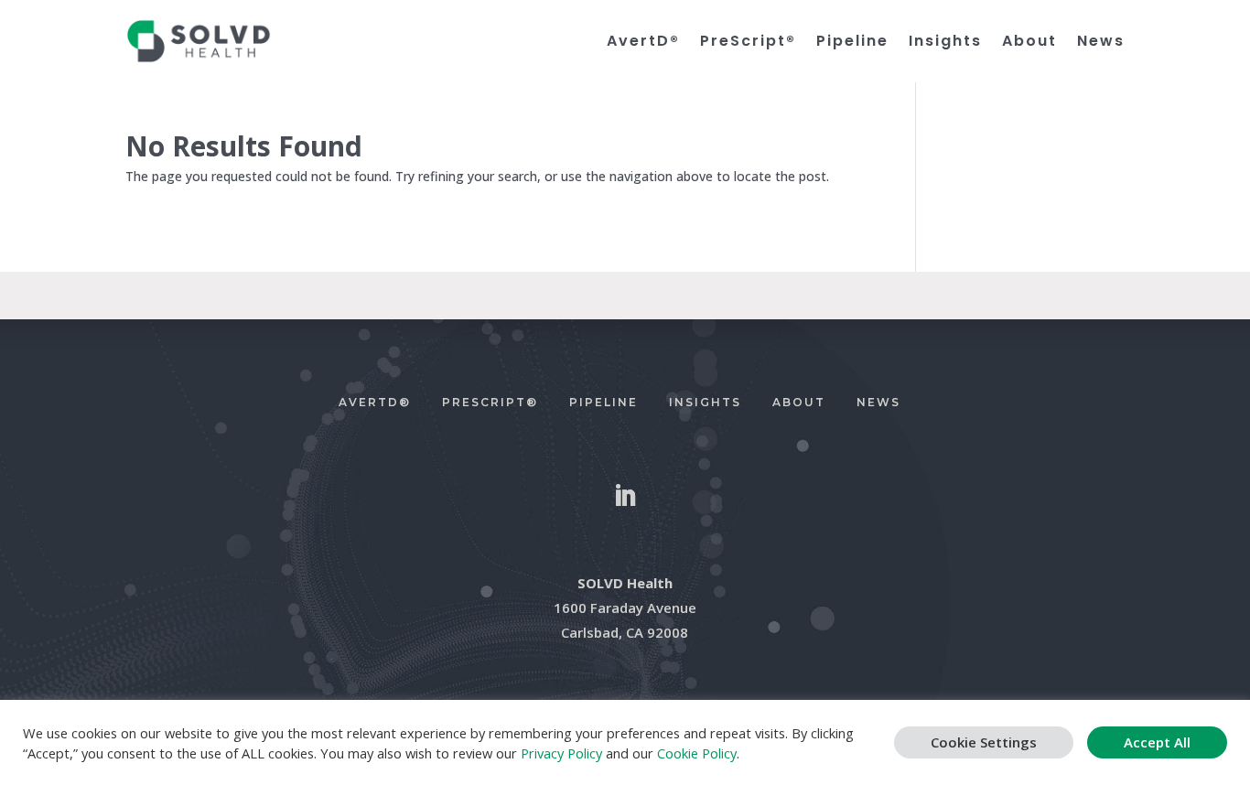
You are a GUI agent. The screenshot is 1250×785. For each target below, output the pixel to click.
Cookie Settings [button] (984, 742)
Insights (945, 41)
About (1029, 41)
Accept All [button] (1157, 742)
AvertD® (643, 41)
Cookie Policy (697, 753)
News (1101, 41)
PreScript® (748, 41)
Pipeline (852, 41)
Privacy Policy (561, 753)
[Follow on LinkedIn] (625, 496)
